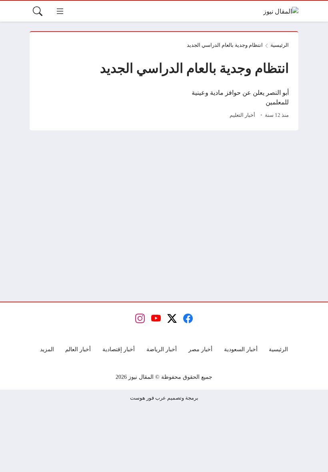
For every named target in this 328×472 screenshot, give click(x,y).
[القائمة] (60, 11)
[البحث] (38, 11)
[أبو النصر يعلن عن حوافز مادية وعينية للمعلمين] (229, 104)
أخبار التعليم (242, 115)
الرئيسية (279, 45)
